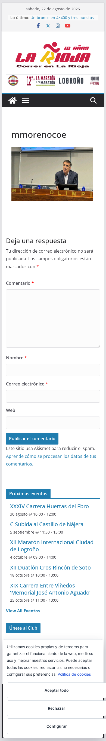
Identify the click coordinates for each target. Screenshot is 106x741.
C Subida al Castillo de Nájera (46, 524)
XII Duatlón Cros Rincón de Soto (50, 567)
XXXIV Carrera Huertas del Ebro (49, 506)
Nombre (16, 358)
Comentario (20, 283)
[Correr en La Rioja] (12, 100)
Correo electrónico (27, 384)
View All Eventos (23, 610)
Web (10, 410)
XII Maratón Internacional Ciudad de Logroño (51, 545)
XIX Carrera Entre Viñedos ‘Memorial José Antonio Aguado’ (50, 589)
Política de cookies (74, 674)
